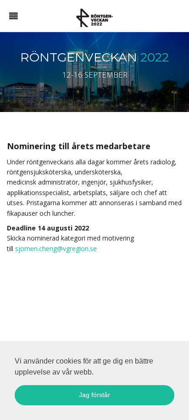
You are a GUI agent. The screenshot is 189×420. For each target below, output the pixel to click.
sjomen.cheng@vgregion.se (55, 248)
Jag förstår (94, 394)
